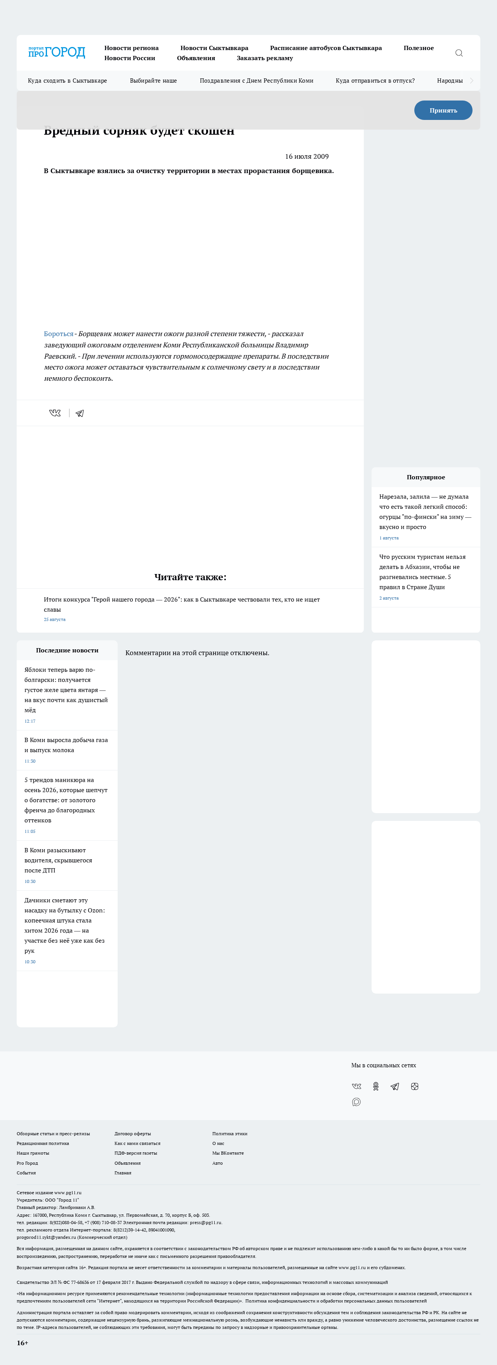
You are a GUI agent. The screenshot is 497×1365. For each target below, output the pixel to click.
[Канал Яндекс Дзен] (414, 1086)
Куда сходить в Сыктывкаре (68, 80)
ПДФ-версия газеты (136, 1153)
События (26, 1173)
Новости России (129, 58)
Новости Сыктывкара (214, 48)
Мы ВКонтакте (228, 1153)
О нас (218, 1143)
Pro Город (27, 1163)
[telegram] (82, 413)
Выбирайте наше (153, 80)
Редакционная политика (43, 1143)
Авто (217, 1163)
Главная (123, 1173)
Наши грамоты (33, 1153)
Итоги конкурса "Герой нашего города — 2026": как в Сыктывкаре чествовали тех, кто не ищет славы (182, 608)
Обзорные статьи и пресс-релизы (53, 1133)
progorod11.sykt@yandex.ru (46, 1237)
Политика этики (229, 1133)
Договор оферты (133, 1133)
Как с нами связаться (137, 1143)
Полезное (419, 48)
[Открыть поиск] (459, 53)
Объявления (196, 58)
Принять (443, 110)
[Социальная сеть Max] (356, 1102)
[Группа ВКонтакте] (356, 1086)
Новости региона (131, 48)
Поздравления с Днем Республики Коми (257, 80)
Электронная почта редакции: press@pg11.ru (172, 1222)
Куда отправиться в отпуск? (375, 80)
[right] (471, 81)
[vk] (56, 413)
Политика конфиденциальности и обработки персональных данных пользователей (336, 1301)
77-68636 (80, 1282)
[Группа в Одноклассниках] (376, 1086)
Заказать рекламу (265, 58)
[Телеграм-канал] (395, 1086)
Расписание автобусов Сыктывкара (326, 48)
